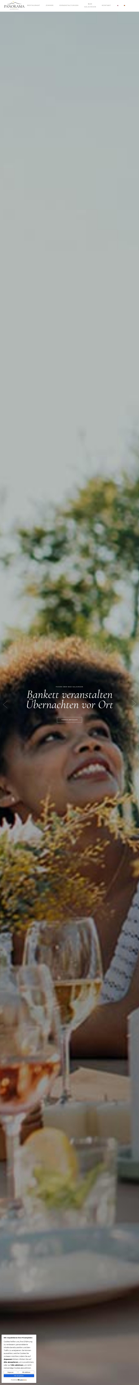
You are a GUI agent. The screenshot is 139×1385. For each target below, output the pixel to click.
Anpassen (10, 1372)
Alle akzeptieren (19, 1375)
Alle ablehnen (26, 1372)
